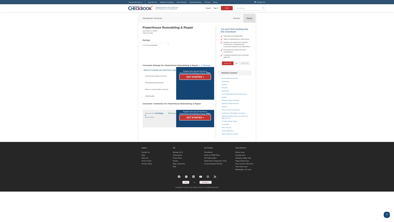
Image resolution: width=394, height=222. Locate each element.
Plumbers (225, 87)
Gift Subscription (210, 158)
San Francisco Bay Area (244, 164)
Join (227, 8)
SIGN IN (244, 63)
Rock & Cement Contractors (231, 110)
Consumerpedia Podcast (213, 164)
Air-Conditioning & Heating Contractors (234, 94)
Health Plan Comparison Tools (215, 161)
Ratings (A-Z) (178, 152)
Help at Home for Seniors (230, 134)
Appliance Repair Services (230, 103)
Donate (208, 8)
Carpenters (225, 81)
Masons (224, 107)
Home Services (182, 2)
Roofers (224, 97)
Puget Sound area (242, 161)
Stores (215, 2)
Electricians (225, 91)
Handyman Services (152, 18)
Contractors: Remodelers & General (233, 113)
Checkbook (208, 152)
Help (143, 155)
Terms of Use (146, 161)
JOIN (186, 182)
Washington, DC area (243, 169)
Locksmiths (225, 124)
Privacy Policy (147, 164)
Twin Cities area (241, 166)
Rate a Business (179, 164)
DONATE (205, 182)
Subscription (177, 155)
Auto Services (152, 2)
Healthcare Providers (167, 2)
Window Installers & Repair (230, 100)
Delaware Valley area (243, 158)
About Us (145, 158)
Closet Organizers (228, 131)
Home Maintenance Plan (230, 78)
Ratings (249, 18)
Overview (236, 18)
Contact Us (146, 152)
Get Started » (195, 77)
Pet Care (207, 2)
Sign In (216, 8)
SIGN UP (227, 63)
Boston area (240, 152)
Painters (224, 84)
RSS (174, 166)
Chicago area (240, 155)
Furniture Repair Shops (229, 121)
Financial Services (195, 2)
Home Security (226, 127)
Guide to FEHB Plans (212, 155)
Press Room (177, 158)
